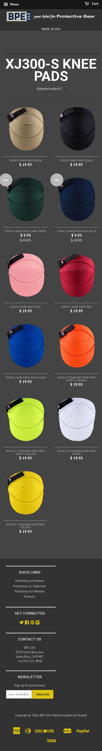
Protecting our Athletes (30, 591)
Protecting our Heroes (29, 581)
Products (29, 597)
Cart (94, 3)
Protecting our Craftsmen (29, 586)
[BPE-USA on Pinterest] (32, 623)
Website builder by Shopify (69, 715)
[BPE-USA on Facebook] (27, 623)
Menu (14, 4)
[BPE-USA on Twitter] (21, 623)
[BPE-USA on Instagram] (37, 623)
